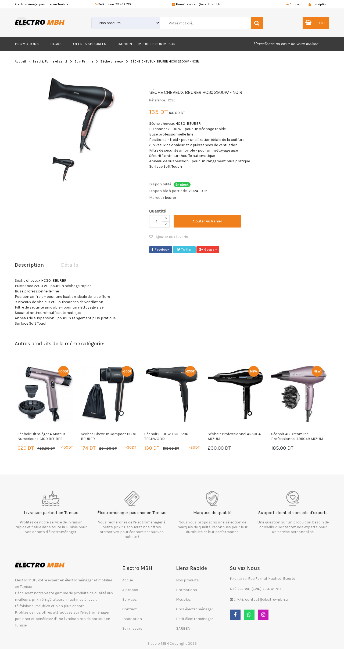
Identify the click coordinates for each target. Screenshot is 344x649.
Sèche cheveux (111, 61)
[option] (78, 113)
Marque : (156, 197)
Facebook (162, 249)
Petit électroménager (194, 619)
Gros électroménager (194, 609)
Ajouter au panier (207, 221)
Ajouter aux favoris (172, 236)
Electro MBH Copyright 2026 (172, 643)
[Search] (257, 23)
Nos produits (187, 580)
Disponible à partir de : (168, 191)
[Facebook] (235, 615)
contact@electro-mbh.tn (205, 4)
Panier (33, 449)
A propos (130, 590)
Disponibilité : (161, 184)
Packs (56, 44)
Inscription (132, 619)
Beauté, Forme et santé (50, 61)
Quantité (157, 211)
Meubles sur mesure (158, 44)
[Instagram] (263, 615)
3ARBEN (125, 44)
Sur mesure (132, 628)
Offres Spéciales (89, 44)
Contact (129, 609)
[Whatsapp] (249, 615)
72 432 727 (123, 4)
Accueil (20, 61)
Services (129, 599)
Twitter (186, 249)
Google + (210, 249)
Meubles (183, 599)
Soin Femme (83, 61)
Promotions (27, 44)
